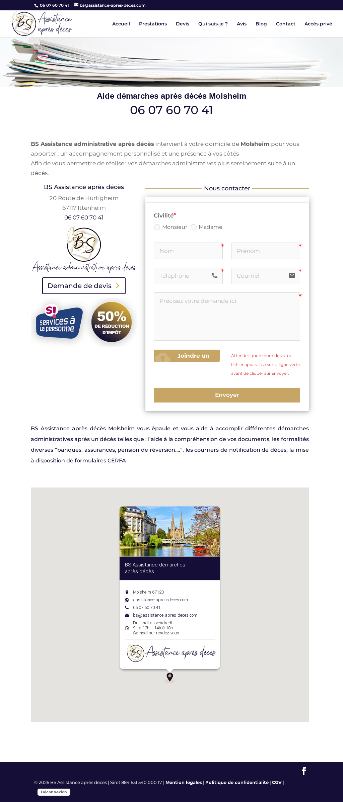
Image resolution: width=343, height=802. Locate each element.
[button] (170, 678)
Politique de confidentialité (237, 782)
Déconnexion (54, 792)
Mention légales (183, 782)
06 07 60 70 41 (54, 5)
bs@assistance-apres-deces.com (165, 615)
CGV (277, 782)
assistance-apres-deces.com (160, 599)
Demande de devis (80, 286)
